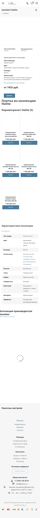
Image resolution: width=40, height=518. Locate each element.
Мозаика (20, 427)
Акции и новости (20, 455)
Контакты (20, 452)
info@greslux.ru (22, 484)
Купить (10, 142)
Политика (20, 461)
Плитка (20, 420)
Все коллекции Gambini (7, 316)
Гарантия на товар (20, 444)
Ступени (20, 430)
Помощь (20, 437)
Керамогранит (28, 236)
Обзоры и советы (20, 458)
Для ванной (27, 254)
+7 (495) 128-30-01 (22, 481)
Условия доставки (20, 441)
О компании (20, 447)
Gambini (23, 51)
